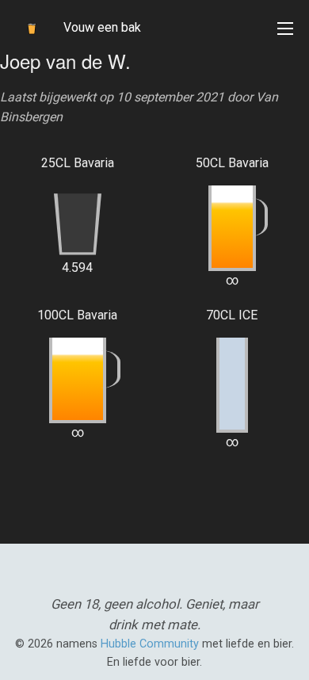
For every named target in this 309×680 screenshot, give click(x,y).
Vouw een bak (102, 27)
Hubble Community (150, 644)
